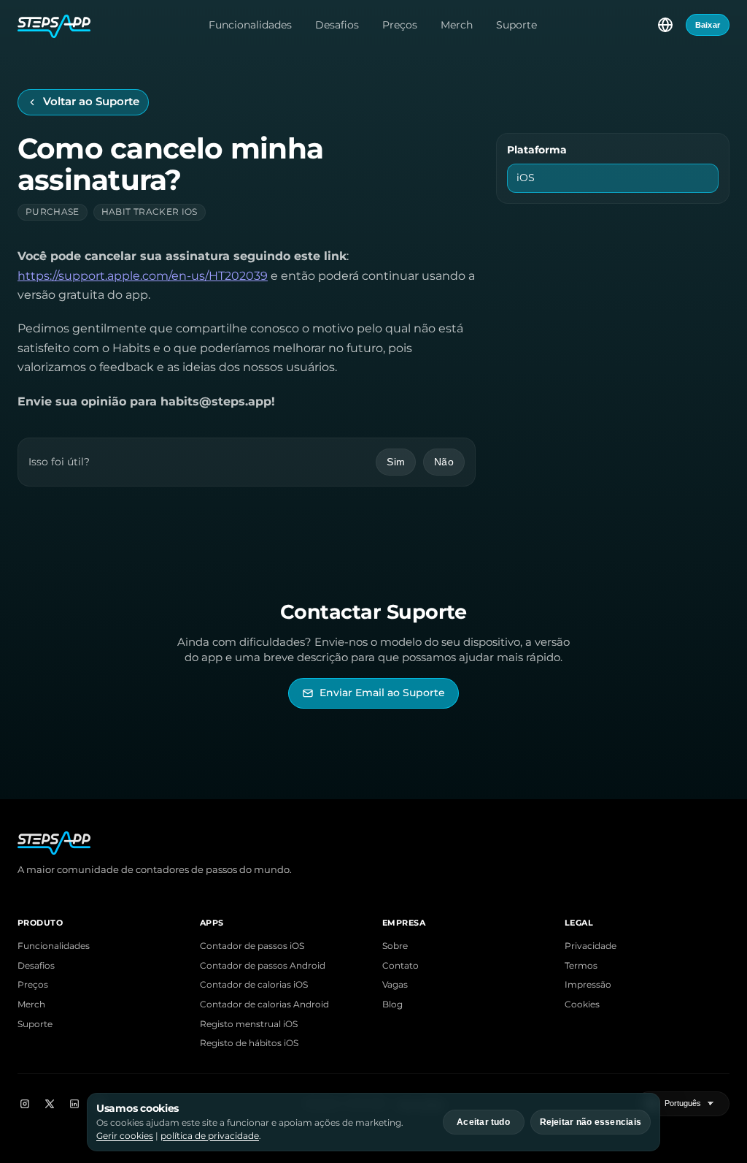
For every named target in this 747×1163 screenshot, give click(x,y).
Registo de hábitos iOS (249, 1043)
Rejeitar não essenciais (590, 1122)
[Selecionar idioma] (665, 25)
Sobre (395, 946)
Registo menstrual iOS (249, 1024)
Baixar (707, 24)
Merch (457, 24)
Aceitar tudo (483, 1122)
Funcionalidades (250, 24)
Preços (399, 24)
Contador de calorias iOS (254, 985)
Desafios (337, 24)
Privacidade (590, 946)
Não (444, 462)
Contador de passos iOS (252, 946)
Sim (396, 462)
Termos (581, 966)
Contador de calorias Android (264, 1004)
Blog (392, 1004)
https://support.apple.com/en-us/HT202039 (143, 276)
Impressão (588, 985)
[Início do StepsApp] (54, 25)
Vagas (395, 985)
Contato (400, 966)
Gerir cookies (124, 1135)
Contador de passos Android (262, 966)
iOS (525, 177)
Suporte (516, 24)
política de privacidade (209, 1135)
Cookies (582, 1004)
